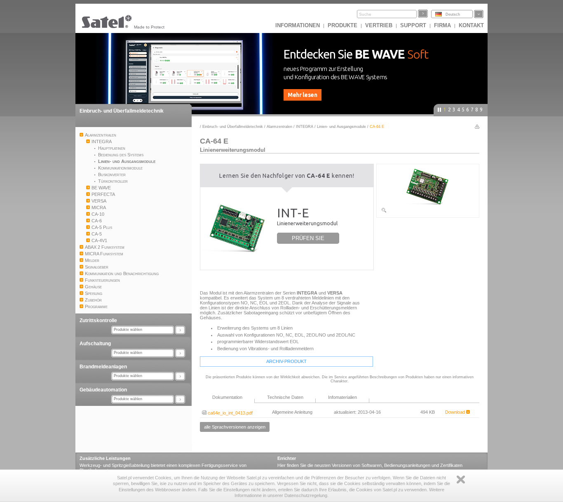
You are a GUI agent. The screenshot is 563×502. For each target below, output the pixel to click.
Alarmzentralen (279, 127)
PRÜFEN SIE (308, 238)
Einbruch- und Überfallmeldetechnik (122, 111)
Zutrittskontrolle (98, 320)
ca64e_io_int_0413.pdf (229, 412)
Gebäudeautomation (103, 390)
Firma (442, 25)
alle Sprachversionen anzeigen (234, 426)
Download (455, 412)
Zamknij (461, 479)
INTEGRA (304, 127)
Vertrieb (378, 25)
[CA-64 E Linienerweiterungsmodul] (428, 211)
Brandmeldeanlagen (103, 367)
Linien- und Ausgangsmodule (341, 127)
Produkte (342, 25)
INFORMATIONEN (297, 25)
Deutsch (453, 14)
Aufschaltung (95, 343)
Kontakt (471, 25)
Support (413, 25)
